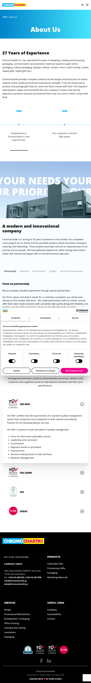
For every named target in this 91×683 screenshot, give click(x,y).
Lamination (10, 632)
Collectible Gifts (55, 563)
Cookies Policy (45, 675)
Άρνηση (16, 371)
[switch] (34, 361)
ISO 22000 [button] (26, 472)
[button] (87, 5)
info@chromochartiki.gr (15, 580)
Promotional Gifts (56, 568)
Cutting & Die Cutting (14, 627)
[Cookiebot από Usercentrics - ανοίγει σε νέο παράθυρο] (78, 311)
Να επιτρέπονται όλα (74, 371)
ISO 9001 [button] (25, 404)
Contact (51, 618)
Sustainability (54, 614)
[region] (45, 130)
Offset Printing (11, 623)
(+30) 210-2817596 (33, 577)
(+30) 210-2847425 (16, 577)
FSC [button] (22, 492)
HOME (4, 17)
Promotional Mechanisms (17, 614)
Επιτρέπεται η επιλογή (45, 371)
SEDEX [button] (23, 511)
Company (52, 609)
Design (7, 609)
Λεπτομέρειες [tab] (45, 318)
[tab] (10, 271)
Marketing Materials (57, 577)
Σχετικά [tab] (75, 318)
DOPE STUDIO (55, 679)
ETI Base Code (58, 675)
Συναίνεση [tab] (15, 318)
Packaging (52, 572)
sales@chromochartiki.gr (16, 584)
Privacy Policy (32, 675)
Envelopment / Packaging (17, 618)
